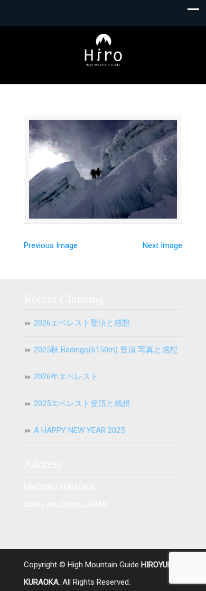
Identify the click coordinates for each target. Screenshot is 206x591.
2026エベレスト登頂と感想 (82, 323)
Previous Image (51, 245)
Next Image (162, 245)
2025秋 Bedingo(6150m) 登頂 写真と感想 (105, 349)
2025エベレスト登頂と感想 (82, 403)
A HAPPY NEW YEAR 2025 (79, 430)
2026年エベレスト (66, 376)
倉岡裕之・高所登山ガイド (103, 50)
